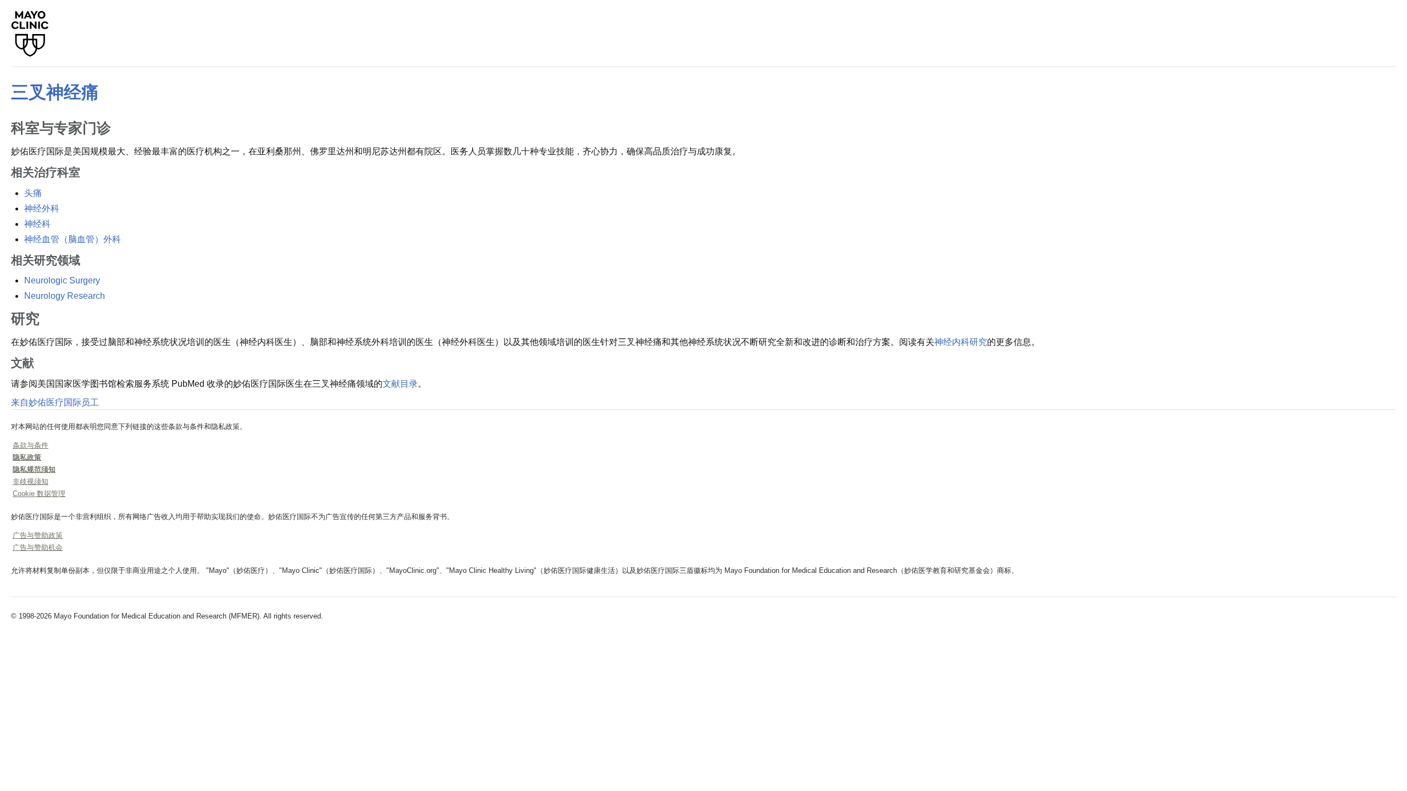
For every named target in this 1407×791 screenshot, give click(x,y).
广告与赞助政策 (38, 535)
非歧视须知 (30, 481)
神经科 (37, 224)
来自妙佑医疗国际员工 (55, 402)
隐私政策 (27, 457)
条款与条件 (30, 445)
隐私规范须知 (34, 469)
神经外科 (41, 208)
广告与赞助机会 (38, 547)
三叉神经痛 (55, 92)
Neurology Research (64, 295)
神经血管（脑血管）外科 (72, 239)
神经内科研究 (960, 342)
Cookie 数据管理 (39, 493)
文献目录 (400, 383)
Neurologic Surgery (62, 280)
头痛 (33, 193)
